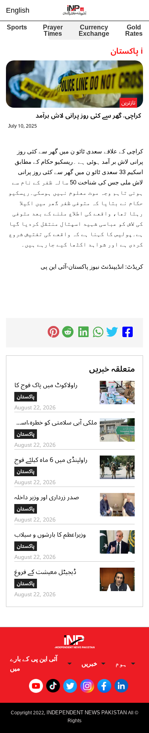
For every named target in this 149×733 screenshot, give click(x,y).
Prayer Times (53, 30)
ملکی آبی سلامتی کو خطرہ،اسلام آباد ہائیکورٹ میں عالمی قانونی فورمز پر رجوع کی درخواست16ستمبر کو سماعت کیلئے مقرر (55, 422)
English (17, 10)
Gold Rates (134, 30)
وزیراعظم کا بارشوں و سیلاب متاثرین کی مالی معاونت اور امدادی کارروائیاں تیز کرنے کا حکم (50, 534)
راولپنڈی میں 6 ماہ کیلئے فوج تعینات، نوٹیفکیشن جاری (50, 460)
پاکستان (26, 396)
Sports (17, 28)
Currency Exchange (94, 30)
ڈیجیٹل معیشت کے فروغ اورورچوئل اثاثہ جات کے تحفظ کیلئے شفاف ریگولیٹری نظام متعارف (51, 572)
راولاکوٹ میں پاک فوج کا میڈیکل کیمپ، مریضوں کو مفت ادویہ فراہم (55, 385)
